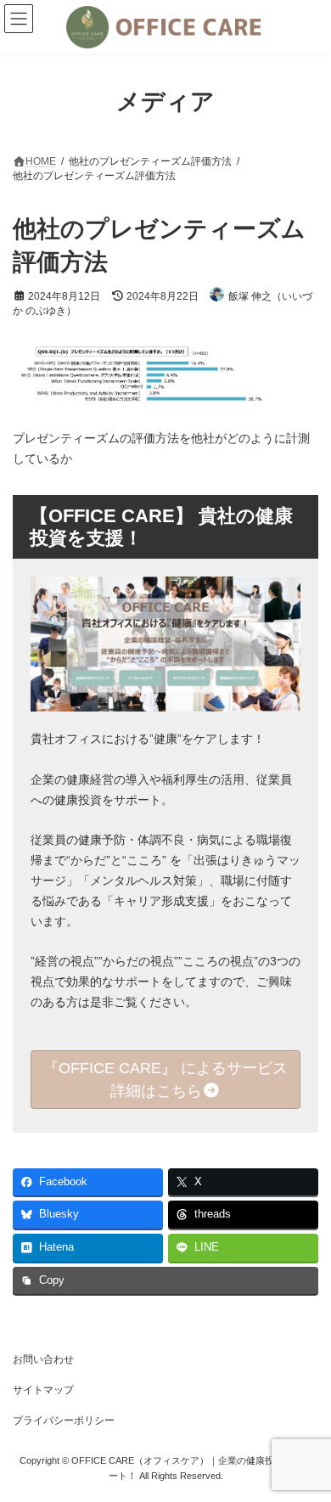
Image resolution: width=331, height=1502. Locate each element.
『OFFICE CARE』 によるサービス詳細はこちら (165, 1079)
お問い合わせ (43, 1359)
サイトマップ (43, 1390)
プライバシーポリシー (64, 1420)
